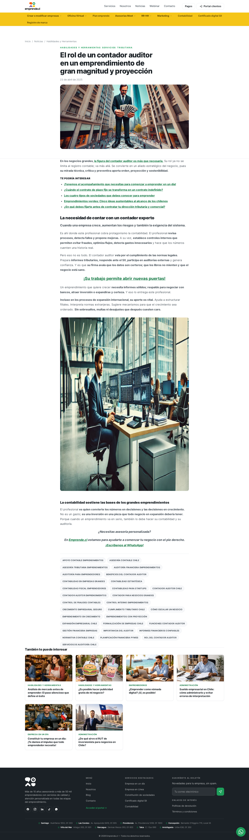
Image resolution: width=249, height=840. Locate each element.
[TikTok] (49, 809)
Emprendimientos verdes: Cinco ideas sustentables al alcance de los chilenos (116, 201)
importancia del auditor (118, 630)
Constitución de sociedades (140, 795)
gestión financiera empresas (80, 630)
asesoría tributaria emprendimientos (85, 567)
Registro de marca (37, 22)
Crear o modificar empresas (43, 15)
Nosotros (125, 6)
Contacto (169, 6)
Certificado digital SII (210, 15)
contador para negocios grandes (133, 595)
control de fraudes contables (81, 602)
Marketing (163, 15)
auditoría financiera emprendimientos (137, 567)
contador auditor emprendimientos (84, 595)
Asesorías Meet (124, 15)
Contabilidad (185, 15)
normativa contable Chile (78, 637)
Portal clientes (212, 6)
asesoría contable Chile (124, 560)
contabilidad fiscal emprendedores (84, 588)
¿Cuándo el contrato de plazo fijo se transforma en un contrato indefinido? (113, 189)
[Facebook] (28, 809)
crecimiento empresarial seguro (82, 609)
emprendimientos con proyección (126, 616)
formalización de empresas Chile (123, 623)
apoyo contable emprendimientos (83, 560)
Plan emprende (101, 15)
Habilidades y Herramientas (62, 41)
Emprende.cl (78, 540)
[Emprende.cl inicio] (32, 6)
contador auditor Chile (167, 588)
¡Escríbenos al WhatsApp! (125, 545)
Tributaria (125, 47)
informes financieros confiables (159, 630)
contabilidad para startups (129, 588)
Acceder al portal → (96, 807)
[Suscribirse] (220, 792)
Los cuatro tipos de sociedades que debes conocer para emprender (109, 195)
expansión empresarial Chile (80, 623)
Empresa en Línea (134, 789)
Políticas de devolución (184, 805)
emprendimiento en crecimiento (81, 616)
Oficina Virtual (75, 15)
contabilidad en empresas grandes (84, 581)
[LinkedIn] (42, 809)
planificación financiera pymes (119, 637)
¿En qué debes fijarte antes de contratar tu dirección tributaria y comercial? (114, 206)
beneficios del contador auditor (126, 574)
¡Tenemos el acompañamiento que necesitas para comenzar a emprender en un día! (120, 184)
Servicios (109, 6)
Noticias (140, 6)
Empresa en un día (135, 783)
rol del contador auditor (160, 637)
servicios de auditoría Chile (79, 644)
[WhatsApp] (56, 809)
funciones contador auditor (167, 623)
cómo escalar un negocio (166, 609)
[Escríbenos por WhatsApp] (241, 832)
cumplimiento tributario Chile (126, 609)
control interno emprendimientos (127, 602)
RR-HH (145, 15)
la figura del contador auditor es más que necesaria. (128, 161)
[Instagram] (35, 809)
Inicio (28, 41)
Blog (88, 795)
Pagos (188, 6)
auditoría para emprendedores (81, 574)
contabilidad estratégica (126, 581)
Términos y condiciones (184, 811)
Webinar (155, 6)
